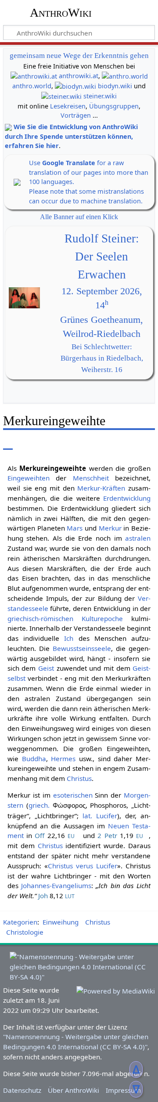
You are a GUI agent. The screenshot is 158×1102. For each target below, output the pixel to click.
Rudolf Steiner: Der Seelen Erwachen (102, 256)
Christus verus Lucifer (82, 865)
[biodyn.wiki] (75, 86)
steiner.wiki (100, 96)
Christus (79, 778)
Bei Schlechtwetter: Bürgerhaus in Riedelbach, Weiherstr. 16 (102, 358)
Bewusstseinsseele (82, 648)
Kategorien (20, 922)
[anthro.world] (125, 76)
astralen (138, 538)
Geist (46, 668)
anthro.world (31, 86)
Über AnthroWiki (73, 1090)
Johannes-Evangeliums (56, 885)
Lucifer (106, 815)
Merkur (110, 528)
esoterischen (73, 795)
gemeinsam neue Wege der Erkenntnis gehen (79, 55)
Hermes (63, 758)
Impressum (123, 1090)
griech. (39, 805)
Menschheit (91, 477)
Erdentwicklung (127, 498)
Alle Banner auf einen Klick (79, 216)
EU (71, 836)
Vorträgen (76, 115)
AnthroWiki (61, 13)
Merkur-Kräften (101, 488)
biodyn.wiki (115, 86)
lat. (87, 815)
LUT (70, 896)
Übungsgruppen (114, 106)
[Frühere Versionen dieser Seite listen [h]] (104, 443)
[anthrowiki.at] (34, 76)
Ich (68, 638)
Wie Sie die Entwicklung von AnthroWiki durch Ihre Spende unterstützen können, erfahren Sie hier (71, 136)
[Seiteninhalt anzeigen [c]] (8, 443)
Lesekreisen (68, 106)
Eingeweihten (28, 477)
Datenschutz (22, 1090)
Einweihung (61, 922)
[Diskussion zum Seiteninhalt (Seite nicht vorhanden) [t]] (27, 443)
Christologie (24, 932)
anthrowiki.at (78, 76)
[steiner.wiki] (61, 96)
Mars (75, 528)
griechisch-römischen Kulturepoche (65, 618)
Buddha (34, 758)
